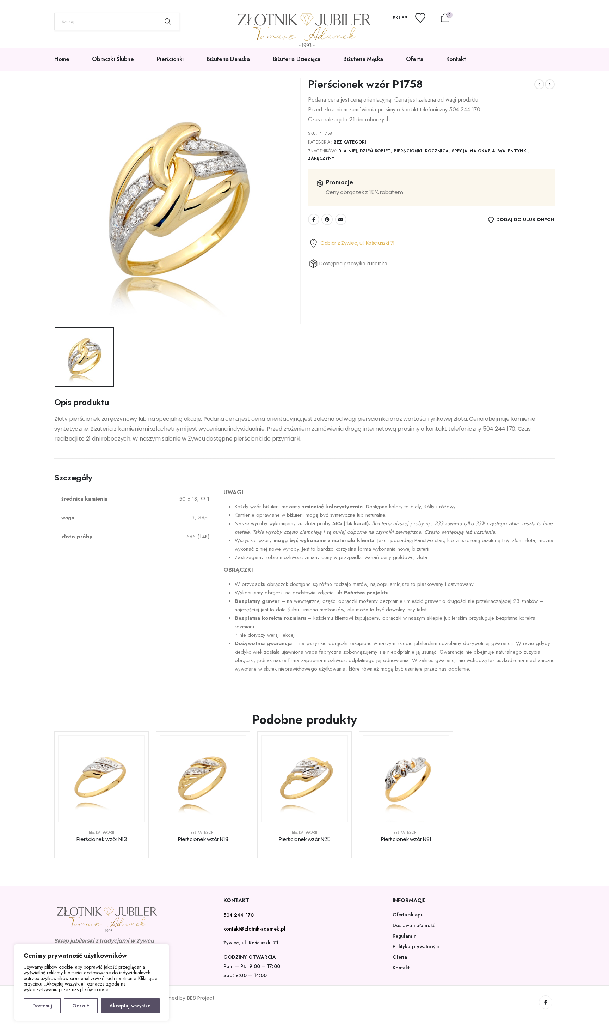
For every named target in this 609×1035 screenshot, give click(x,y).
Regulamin (405, 935)
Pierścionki (170, 59)
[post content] (101, 779)
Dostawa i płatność (414, 925)
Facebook (313, 219)
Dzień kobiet (375, 151)
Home (61, 59)
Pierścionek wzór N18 (203, 839)
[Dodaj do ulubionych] (134, 746)
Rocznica (437, 151)
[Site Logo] (304, 30)
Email (340, 219)
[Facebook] (545, 1002)
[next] (550, 84)
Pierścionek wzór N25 (305, 839)
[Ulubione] (424, 18)
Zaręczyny (321, 158)
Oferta (414, 59)
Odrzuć (80, 1005)
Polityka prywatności (416, 946)
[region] (91, 982)
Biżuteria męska (363, 59)
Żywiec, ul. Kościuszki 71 (250, 942)
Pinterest (327, 219)
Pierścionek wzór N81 (406, 839)
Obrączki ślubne (113, 59)
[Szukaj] (168, 21)
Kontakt (456, 59)
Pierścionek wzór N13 (101, 839)
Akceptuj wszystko (130, 1005)
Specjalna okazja (473, 151)
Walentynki (513, 151)
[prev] (539, 84)
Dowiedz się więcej (107, 814)
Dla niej (347, 151)
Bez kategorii (350, 142)
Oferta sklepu (408, 914)
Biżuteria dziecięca (296, 59)
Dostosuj (42, 1005)
